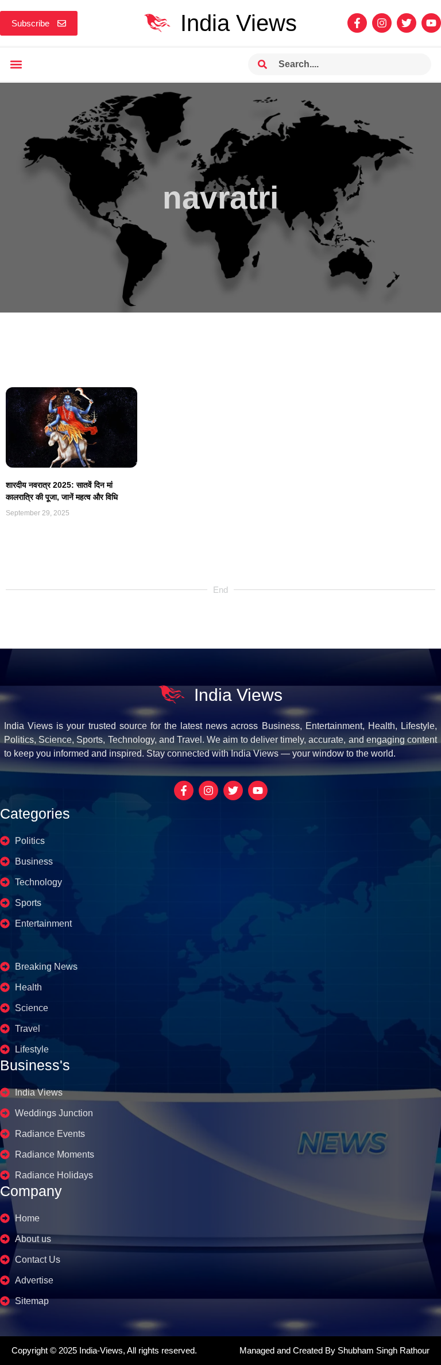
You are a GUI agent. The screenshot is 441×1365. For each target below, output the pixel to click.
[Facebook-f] (357, 23)
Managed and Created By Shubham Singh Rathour (334, 1350)
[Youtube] (431, 23)
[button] (15, 64)
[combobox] (339, 64)
